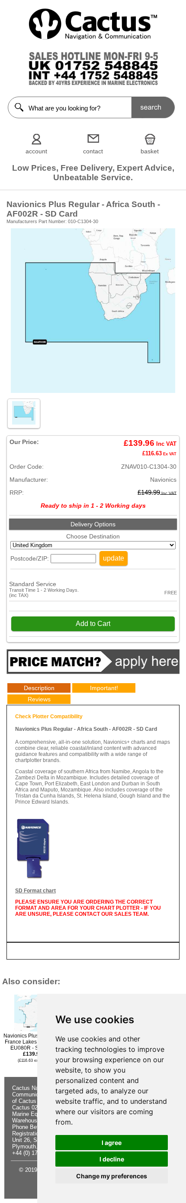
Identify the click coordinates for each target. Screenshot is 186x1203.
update (113, 558)
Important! (104, 687)
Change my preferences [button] (111, 1176)
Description (39, 687)
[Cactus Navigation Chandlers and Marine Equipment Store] (93, 37)
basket (150, 151)
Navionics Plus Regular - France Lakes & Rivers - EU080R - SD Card (32, 1048)
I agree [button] (112, 1142)
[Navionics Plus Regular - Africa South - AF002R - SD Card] (93, 390)
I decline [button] (111, 1159)
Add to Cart (93, 623)
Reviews (39, 699)
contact (93, 151)
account (36, 151)
